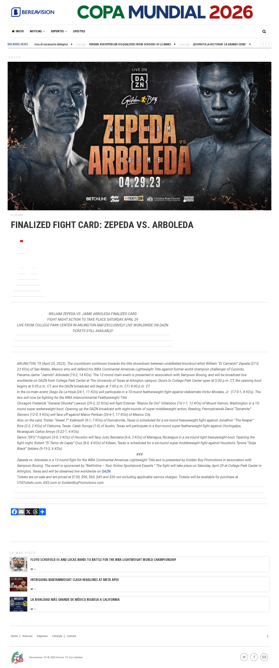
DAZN (106, 471)
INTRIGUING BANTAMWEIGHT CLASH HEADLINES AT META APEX (75, 579)
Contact (71, 636)
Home (14, 636)
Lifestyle (79, 31)
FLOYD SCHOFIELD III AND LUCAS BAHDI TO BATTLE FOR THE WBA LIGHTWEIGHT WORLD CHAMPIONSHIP (103, 559)
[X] (28, 512)
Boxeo (15, 57)
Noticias (36, 31)
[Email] (21, 512)
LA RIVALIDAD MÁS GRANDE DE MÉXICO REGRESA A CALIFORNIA (76, 599)
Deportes (57, 31)
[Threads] (35, 512)
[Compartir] (42, 512)
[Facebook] (14, 512)
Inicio (20, 31)
